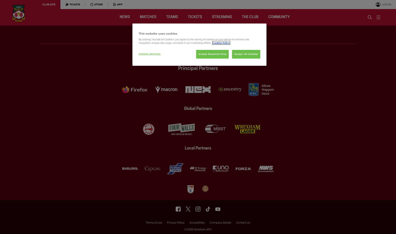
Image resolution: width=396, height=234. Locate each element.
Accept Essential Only (212, 54)
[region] (199, 45)
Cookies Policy (221, 42)
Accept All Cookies (246, 54)
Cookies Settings (149, 53)
